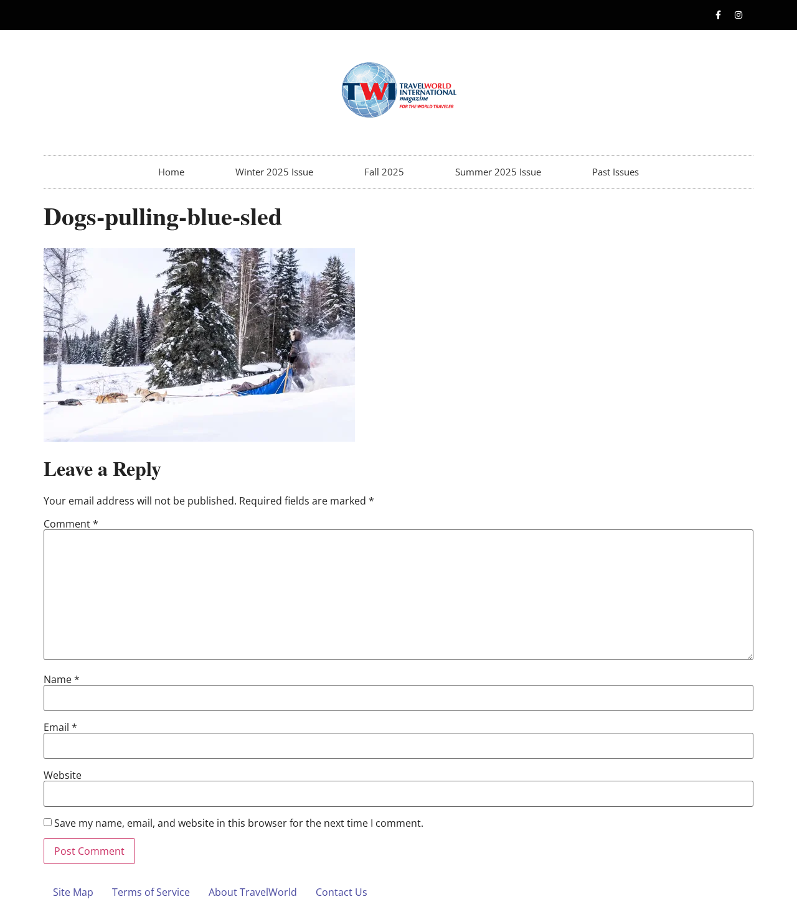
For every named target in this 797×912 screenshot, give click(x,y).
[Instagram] (738, 15)
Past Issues (615, 171)
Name (62, 679)
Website (63, 775)
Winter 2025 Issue (274, 171)
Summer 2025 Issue (498, 171)
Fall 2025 (384, 171)
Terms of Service (151, 892)
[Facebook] (718, 15)
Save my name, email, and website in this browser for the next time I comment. (238, 823)
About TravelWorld (253, 892)
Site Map (73, 892)
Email (60, 727)
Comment (71, 524)
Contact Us (341, 892)
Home (171, 171)
